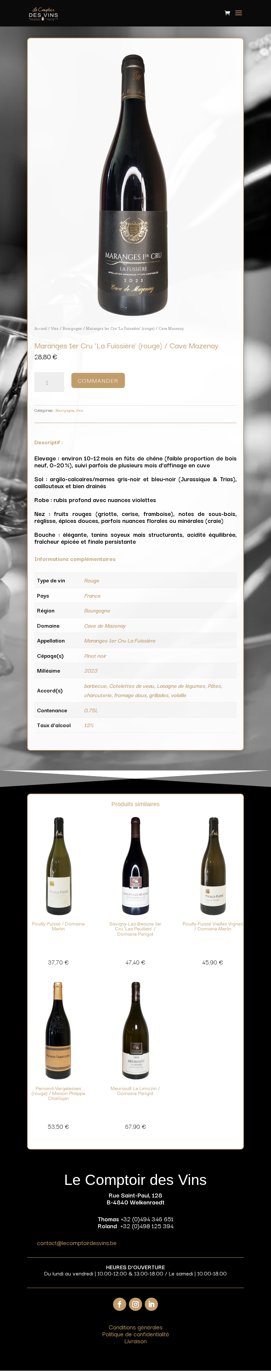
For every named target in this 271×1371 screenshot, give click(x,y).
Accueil (40, 328)
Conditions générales (136, 1326)
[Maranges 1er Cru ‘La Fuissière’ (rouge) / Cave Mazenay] (135, 313)
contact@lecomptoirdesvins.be (77, 1242)
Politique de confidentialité (135, 1333)
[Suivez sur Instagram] (135, 1304)
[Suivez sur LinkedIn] (151, 1304)
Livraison (135, 1340)
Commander (98, 380)
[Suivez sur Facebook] (119, 1304)
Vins (54, 328)
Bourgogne (72, 328)
